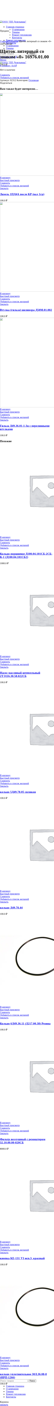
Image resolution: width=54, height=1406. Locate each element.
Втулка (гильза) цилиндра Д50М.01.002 (26, 309)
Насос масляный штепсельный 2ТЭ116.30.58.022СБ (20, 674)
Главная (4, 41)
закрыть (4, 1404)
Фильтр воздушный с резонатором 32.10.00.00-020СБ (22, 1141)
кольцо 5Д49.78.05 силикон (18, 791)
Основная (13, 41)
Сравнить (5, 75)
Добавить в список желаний (14, 77)
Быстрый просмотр (10, 180)
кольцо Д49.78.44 (11, 907)
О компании (18, 29)
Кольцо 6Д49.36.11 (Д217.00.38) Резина (25, 1023)
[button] (5, 177)
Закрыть (4, 188)
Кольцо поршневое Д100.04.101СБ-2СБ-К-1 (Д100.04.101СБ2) (26, 555)
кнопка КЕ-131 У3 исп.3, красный (22, 1258)
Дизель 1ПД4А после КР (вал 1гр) (22, 194)
